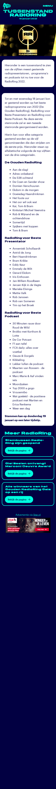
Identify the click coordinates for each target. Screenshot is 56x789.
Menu (48, 6)
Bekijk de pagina (17, 450)
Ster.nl (37, 514)
